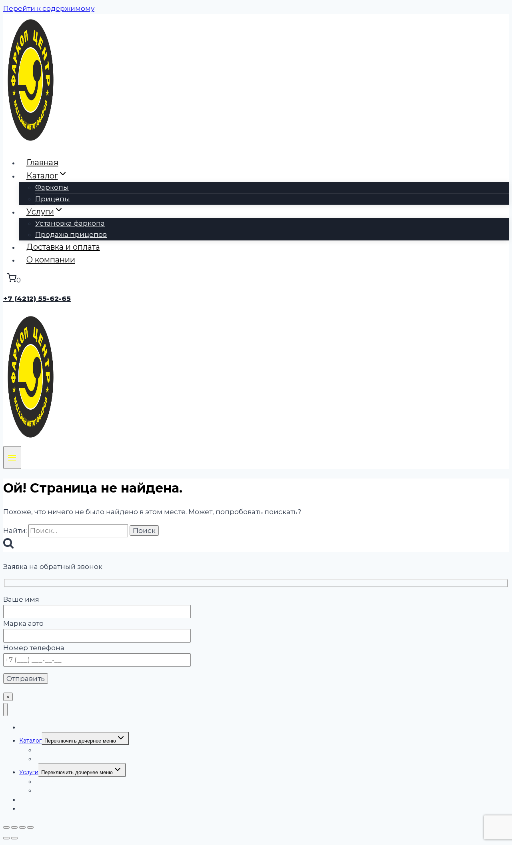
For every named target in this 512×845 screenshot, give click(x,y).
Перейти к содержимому (48, 8)
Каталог (30, 740)
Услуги (28, 772)
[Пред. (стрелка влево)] (6, 838)
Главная (42, 162)
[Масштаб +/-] (6, 827)
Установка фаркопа (70, 223)
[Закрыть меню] (5, 709)
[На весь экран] (14, 827)
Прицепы (52, 199)
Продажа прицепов (71, 234)
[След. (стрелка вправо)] (14, 838)
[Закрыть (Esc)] (30, 827)
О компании (50, 259)
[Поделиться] (22, 827)
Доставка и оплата (63, 247)
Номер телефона (33, 648)
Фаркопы (52, 187)
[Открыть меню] (12, 457)
